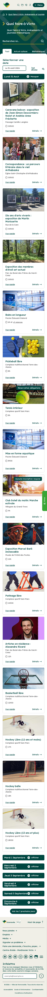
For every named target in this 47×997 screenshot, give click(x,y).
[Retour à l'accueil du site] (4, 14)
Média (5, 938)
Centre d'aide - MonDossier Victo (18, 950)
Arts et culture (20, 51)
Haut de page (34, 922)
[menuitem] (6, 5)
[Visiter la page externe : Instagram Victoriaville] (20, 956)
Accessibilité (8, 989)
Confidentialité (37, 989)
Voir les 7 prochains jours (23, 911)
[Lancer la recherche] (42, 41)
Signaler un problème (13, 942)
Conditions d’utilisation (23, 993)
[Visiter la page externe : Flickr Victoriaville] (36, 956)
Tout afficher (34, 69)
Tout (7, 51)
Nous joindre (8, 931)
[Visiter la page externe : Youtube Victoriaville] (31, 956)
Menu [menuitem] (40, 5)
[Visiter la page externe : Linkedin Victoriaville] (26, 956)
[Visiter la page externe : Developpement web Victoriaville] (41, 956)
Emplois (6, 934)
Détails (35, 131)
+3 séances (18, 322)
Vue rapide (10, 131)
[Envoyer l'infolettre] (41, 976)
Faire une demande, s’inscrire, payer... (20, 946)
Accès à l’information (22, 989)
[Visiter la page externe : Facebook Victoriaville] (5, 956)
